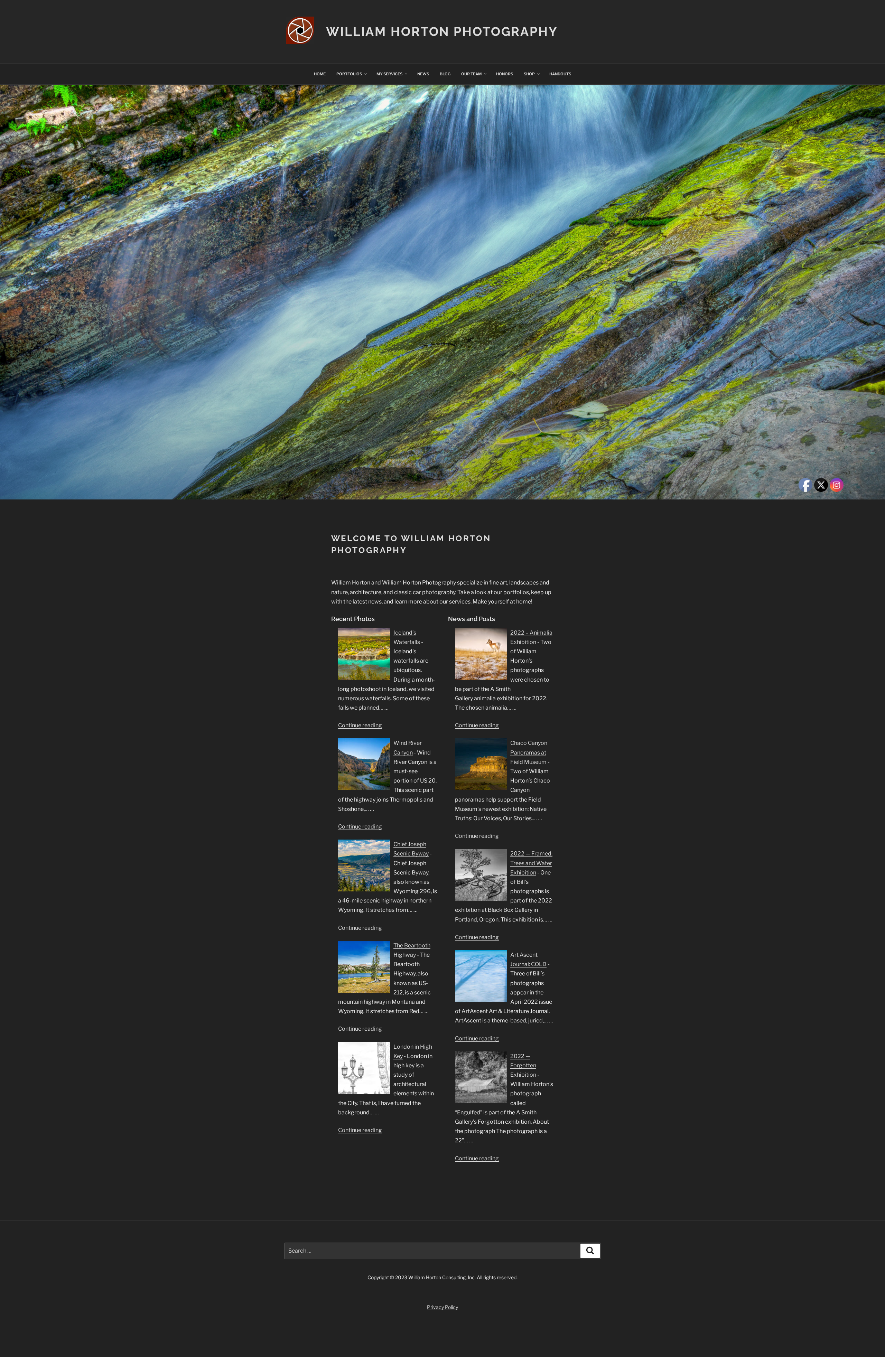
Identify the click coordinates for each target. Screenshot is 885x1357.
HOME (320, 74)
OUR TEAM (471, 74)
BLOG (445, 74)
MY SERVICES (389, 74)
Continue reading (360, 725)
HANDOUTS (560, 74)
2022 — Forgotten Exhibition (523, 1065)
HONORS (504, 74)
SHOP (529, 74)
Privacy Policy (442, 1307)
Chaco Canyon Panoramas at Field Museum (528, 752)
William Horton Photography (442, 31)
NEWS (423, 74)
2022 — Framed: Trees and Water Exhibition (531, 863)
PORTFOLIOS (349, 74)
